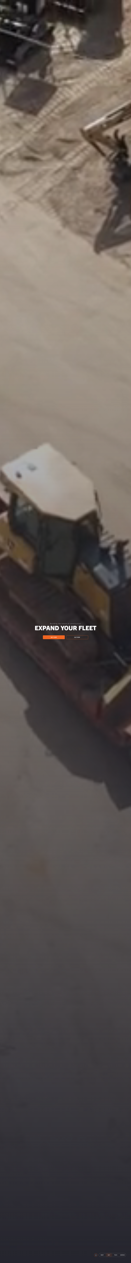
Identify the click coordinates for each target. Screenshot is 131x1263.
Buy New (77, 637)
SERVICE (122, 1255)
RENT (102, 1255)
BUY (109, 1255)
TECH (115, 1255)
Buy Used (54, 637)
